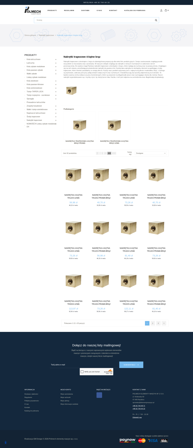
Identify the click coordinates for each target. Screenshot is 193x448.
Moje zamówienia (67, 394)
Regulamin (28, 397)
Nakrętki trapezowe (34, 120)
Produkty (30, 55)
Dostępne (139, 153)
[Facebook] (99, 395)
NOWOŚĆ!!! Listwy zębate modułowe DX (41, 125)
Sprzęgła (30, 99)
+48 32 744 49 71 (139, 406)
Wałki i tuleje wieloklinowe (37, 109)
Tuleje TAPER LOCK (35, 92)
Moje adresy (65, 401)
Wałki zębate (32, 74)
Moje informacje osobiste (69, 404)
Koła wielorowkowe (34, 88)
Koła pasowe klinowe (35, 84)
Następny (164, 323)
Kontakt (27, 407)
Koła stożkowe (32, 81)
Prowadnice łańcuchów (36, 102)
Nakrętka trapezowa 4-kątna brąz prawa (80, 142)
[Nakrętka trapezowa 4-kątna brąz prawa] (80, 125)
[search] (156, 20)
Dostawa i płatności (31, 394)
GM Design (37, 439)
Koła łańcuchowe (33, 59)
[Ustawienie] (161, 11)
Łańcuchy (30, 63)
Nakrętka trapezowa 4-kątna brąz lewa (114, 142)
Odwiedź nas (137, 417)
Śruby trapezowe (33, 117)
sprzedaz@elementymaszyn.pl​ (143, 402)
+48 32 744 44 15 (139, 409)
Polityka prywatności (31, 401)
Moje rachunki (65, 397)
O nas (26, 404)
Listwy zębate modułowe (36, 77)
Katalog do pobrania (31, 411)
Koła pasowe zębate (35, 70)
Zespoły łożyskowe (34, 106)
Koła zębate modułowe (36, 66)
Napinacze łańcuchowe (36, 113)
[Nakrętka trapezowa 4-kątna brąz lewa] (114, 125)
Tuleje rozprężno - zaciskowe (38, 95)
